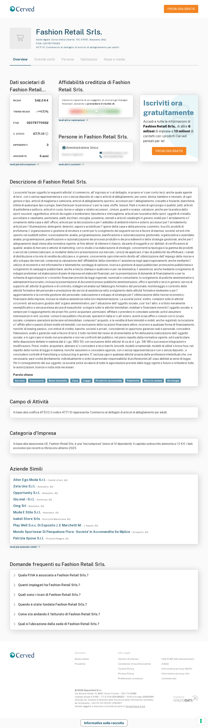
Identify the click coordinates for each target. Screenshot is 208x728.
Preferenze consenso (130, 678)
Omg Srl (20, 506)
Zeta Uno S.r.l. (24, 486)
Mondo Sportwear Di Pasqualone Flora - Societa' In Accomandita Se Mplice (72, 532)
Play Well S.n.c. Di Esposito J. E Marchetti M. (47, 525)
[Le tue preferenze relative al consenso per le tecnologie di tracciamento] (201, 721)
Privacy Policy (126, 673)
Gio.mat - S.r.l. (24, 499)
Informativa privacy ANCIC (176, 668)
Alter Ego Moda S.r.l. (30, 480)
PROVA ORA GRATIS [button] (181, 9)
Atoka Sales (82, 659)
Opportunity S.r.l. (27, 493)
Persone (67, 59)
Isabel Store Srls (27, 519)
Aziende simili (44, 59)
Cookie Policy (126, 668)
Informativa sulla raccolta (104, 723)
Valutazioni (88, 59)
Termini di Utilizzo (128, 659)
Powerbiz (80, 663)
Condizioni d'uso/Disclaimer (134, 663)
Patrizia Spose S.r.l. (29, 538)
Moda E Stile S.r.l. (27, 512)
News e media (114, 59)
